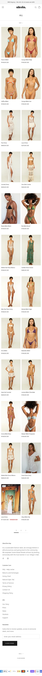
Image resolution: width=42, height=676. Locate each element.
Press (4, 608)
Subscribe (9, 643)
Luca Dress (25, 143)
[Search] (36, 7)
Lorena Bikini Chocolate (28, 392)
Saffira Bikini (4, 101)
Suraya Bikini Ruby (27, 60)
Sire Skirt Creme (26, 184)
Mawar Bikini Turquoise (28, 434)
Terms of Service (8, 583)
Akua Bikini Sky (26, 517)
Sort (20, 23)
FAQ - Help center (8, 569)
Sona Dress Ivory (26, 475)
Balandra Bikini (26, 351)
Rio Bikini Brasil (26, 226)
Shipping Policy (7, 593)
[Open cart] (39, 7)
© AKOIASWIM (21, 658)
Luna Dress (4, 517)
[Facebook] (3, 558)
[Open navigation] (3, 7)
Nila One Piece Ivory (7, 309)
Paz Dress (4, 143)
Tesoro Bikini (4, 60)
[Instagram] (8, 558)
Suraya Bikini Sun (26, 101)
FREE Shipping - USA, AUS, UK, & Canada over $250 (21, 2)
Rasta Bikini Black (6, 226)
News (4, 611)
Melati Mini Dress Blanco (8, 475)
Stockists (5, 614)
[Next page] (25, 530)
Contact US (6, 590)
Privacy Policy (7, 586)
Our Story (5, 604)
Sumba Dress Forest (27, 267)
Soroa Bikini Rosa (6, 434)
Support (5, 618)
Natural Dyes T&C (8, 580)
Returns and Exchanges (10, 573)
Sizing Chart (6, 576)
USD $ (20, 653)
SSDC (24, 660)
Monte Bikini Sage (27, 309)
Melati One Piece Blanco (8, 267)
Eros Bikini (4, 351)
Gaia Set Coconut (6, 392)
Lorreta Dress (5, 184)
